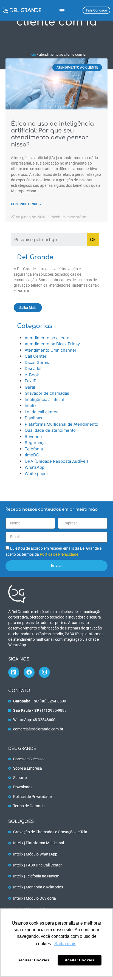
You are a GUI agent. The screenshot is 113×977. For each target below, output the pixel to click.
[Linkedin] (13, 672)
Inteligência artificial (44, 399)
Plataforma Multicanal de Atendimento (61, 424)
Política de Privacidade (59, 554)
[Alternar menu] (62, 10)
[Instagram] (44, 672)
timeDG (32, 455)
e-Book (32, 374)
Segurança (35, 442)
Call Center (36, 356)
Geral (30, 387)
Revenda (33, 436)
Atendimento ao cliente (47, 337)
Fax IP (30, 380)
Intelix (30, 405)
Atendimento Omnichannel (50, 350)
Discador (33, 368)
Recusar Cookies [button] (33, 960)
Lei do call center (41, 411)
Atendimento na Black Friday (52, 343)
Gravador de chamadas (47, 393)
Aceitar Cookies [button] (79, 960)
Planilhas (33, 417)
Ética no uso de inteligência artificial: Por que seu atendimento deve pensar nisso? (52, 134)
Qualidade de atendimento (50, 430)
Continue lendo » (26, 204)
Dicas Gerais (37, 362)
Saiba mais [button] (65, 943)
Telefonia (34, 448)
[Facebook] (29, 672)
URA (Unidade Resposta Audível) (56, 461)
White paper (36, 473)
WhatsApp (34, 467)
